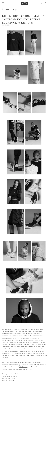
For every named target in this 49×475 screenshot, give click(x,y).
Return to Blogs (11, 9)
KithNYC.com (23, 367)
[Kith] (24, 3)
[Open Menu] (3, 3)
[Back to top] (46, 9)
